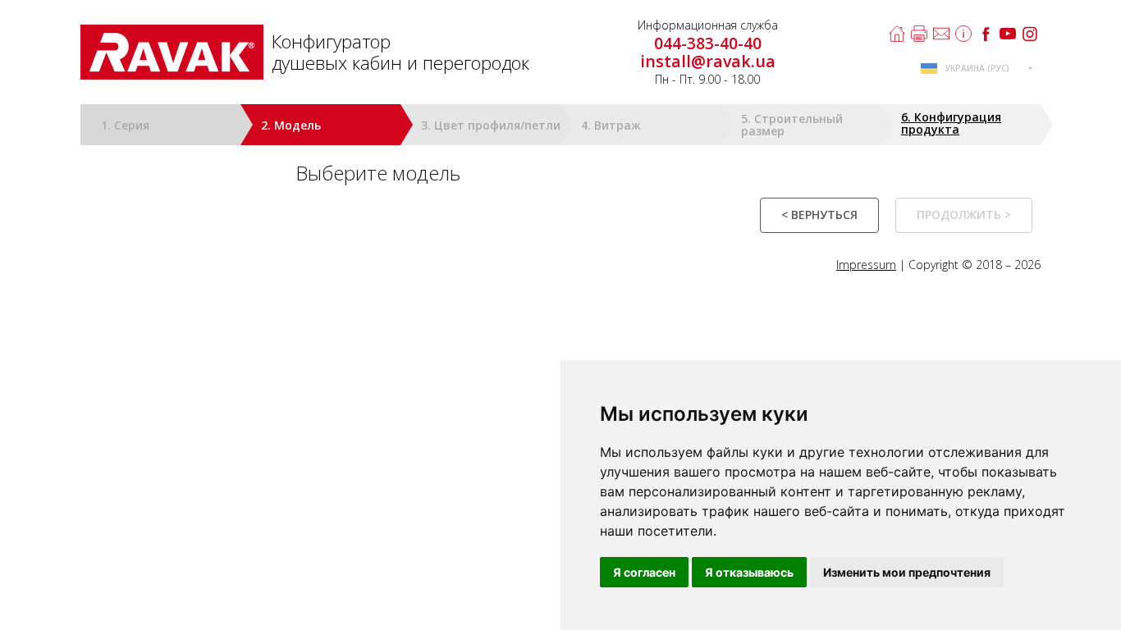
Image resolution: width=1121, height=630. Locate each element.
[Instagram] (1030, 33)
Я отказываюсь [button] (749, 572)
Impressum (866, 264)
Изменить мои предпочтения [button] (907, 572)
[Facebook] (985, 33)
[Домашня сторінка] (897, 33)
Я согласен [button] (644, 572)
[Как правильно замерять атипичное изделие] (963, 33)
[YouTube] (1007, 33)
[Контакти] (941, 33)
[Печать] (919, 33)
